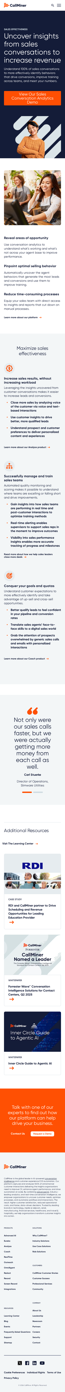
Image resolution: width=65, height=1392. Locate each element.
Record (7, 1278)
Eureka (7, 1241)
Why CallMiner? (39, 1235)
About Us (36, 1310)
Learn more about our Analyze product (25, 447)
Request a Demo (42, 1133)
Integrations (10, 1289)
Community (37, 1289)
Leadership (37, 1316)
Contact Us (18, 1133)
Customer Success (41, 1278)
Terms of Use (54, 1372)
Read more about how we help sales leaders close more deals (28, 555)
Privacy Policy (11, 1378)
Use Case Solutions (41, 1246)
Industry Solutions (40, 1241)
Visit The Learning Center (18, 843)
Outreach (8, 1262)
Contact (36, 1342)
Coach (7, 1251)
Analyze (8, 1246)
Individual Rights (36, 1372)
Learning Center (11, 1316)
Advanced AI (10, 1235)
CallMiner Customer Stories (45, 1273)
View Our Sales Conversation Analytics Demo (33, 98)
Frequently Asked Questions (17, 1332)
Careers (36, 1332)
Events (7, 1326)
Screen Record (10, 1284)
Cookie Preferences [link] (14, 1372)
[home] (15, 5)
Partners (36, 1326)
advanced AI (43, 1192)
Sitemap (8, 1342)
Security (36, 1337)
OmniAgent (9, 1268)
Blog (6, 1321)
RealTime (8, 1257)
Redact (7, 1273)
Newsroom (37, 1321)
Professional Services (42, 1284)
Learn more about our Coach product (24, 658)
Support (8, 1337)
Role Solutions (39, 1251)
